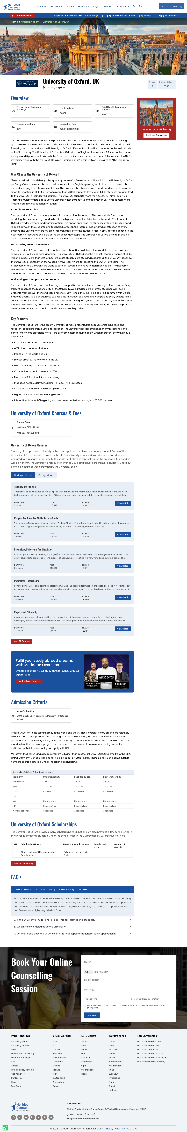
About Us (41, 6)
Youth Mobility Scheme (22, 1069)
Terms (162, 1005)
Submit (92, 1015)
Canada (57, 1049)
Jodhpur (113, 1090)
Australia (57, 1053)
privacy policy (92, 1008)
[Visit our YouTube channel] (26, 1117)
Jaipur (84, 1041)
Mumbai (113, 1049)
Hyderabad (86, 1061)
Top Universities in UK (147, 1049)
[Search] (134, 6)
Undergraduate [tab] (23, 475)
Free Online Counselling (22, 1053)
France (56, 1069)
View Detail (122, 503)
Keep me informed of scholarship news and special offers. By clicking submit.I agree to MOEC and (127, 1006)
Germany (58, 1061)
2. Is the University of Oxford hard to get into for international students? (54, 919)
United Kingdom (30, 21)
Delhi (83, 1045)
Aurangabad (87, 1069)
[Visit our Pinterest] (44, 1117)
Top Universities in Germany (151, 1061)
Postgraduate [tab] (46, 475)
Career (14, 1065)
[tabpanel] (72, 563)
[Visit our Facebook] (19, 1117)
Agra (83, 1065)
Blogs (95, 6)
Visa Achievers (18, 1073)
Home (14, 21)
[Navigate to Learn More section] (140, 6)
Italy (55, 1073)
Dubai (112, 1086)
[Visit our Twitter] (38, 1117)
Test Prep (107, 6)
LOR (13, 1061)
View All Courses (22, 641)
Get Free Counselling (156, 135)
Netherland (58, 1082)
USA (55, 1041)
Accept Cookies (124, 1127)
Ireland (56, 1065)
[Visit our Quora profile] (51, 1117)
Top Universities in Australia (150, 1053)
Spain (56, 1086)
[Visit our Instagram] (13, 1117)
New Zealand (59, 1057)
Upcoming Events (20, 1041)
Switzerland (59, 1077)
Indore (84, 1073)
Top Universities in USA (148, 1045)
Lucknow (85, 1057)
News (13, 1049)
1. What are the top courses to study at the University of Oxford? (50, 889)
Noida (84, 1049)
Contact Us (123, 6)
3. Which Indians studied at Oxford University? (40, 926)
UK (54, 1045)
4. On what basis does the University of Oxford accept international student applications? (65, 933)
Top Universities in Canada (150, 1041)
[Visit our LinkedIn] (32, 1117)
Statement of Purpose (22, 1057)
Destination (56, 6)
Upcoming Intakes (20, 1045)
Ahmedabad (115, 1061)
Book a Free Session (29, 681)
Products (82, 6)
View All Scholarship (23, 863)
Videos (70, 6)
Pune (83, 1053)
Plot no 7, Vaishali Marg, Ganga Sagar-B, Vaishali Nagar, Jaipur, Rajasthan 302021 (106, 1109)
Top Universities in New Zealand (152, 1057)
